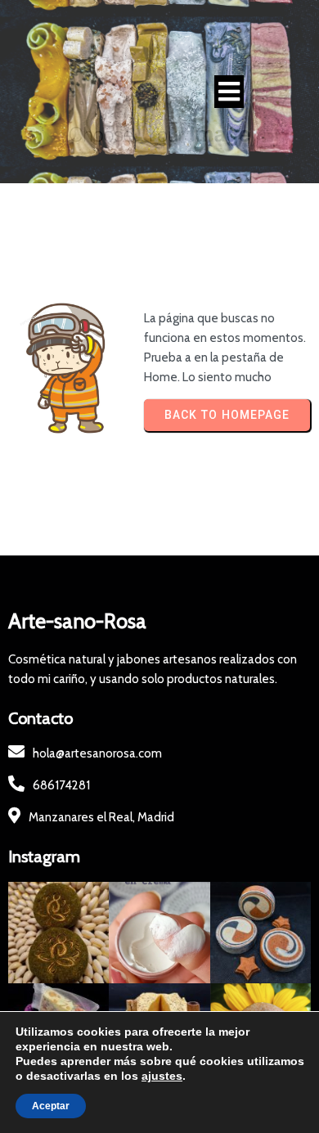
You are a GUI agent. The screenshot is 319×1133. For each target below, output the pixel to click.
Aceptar (51, 1106)
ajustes (162, 1075)
